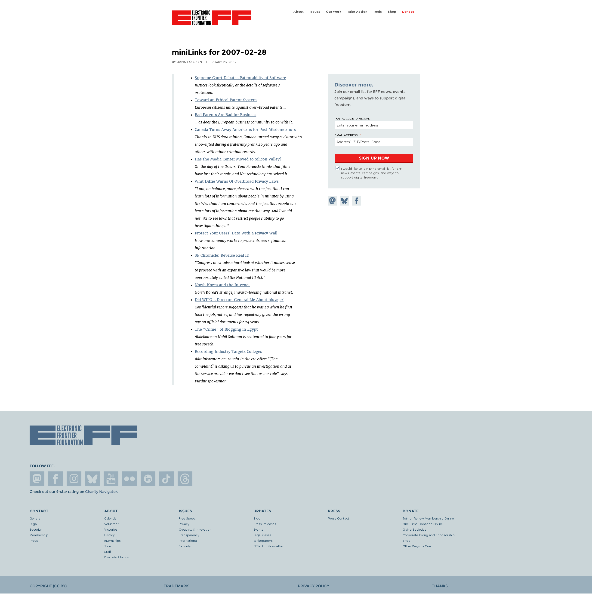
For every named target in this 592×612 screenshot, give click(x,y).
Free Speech (188, 518)
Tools (377, 11)
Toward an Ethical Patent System (226, 100)
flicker (129, 478)
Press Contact (338, 518)
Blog (256, 518)
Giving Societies (414, 529)
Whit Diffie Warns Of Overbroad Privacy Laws (237, 181)
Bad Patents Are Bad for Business (225, 114)
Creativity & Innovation (195, 529)
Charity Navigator (101, 491)
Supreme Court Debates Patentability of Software (240, 77)
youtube (111, 478)
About (298, 11)
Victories (110, 529)
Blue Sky (92, 478)
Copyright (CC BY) (48, 586)
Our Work (333, 11)
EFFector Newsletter (268, 546)
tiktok (166, 478)
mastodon (37, 478)
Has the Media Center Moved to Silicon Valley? (238, 159)
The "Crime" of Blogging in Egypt (226, 329)
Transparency (189, 535)
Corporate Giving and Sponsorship (429, 535)
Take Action (357, 11)
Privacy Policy (313, 586)
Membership (39, 535)
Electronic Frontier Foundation (211, 20)
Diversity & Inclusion (118, 557)
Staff (107, 551)
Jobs (107, 546)
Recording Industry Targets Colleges (228, 351)
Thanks (440, 586)
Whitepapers (263, 540)
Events (258, 529)
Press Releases (264, 524)
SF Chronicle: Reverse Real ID (222, 255)
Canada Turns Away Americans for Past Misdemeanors (245, 129)
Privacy (184, 524)
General (35, 518)
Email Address (346, 135)
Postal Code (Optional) (352, 118)
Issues (315, 11)
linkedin (148, 478)
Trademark (176, 586)
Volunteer (111, 524)
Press (34, 540)
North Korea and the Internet (222, 285)
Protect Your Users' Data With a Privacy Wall (236, 233)
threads (185, 478)
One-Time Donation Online (423, 524)
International (188, 540)
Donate (408, 11)
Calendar (111, 518)
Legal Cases (262, 535)
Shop (392, 11)
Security (35, 529)
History (109, 535)
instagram (74, 478)
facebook (55, 478)
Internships (112, 540)
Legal (33, 524)
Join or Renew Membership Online (428, 518)
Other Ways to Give (417, 546)
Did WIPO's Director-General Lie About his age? (239, 299)
